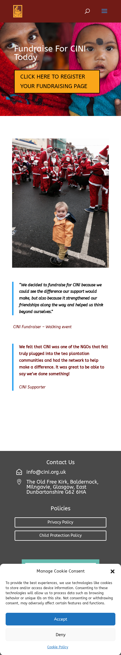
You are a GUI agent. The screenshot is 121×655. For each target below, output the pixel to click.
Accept (60, 619)
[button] (112, 571)
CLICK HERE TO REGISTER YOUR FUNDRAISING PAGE (53, 81)
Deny (61, 634)
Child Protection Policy (60, 535)
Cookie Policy (57, 647)
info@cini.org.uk (46, 472)
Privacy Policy (60, 522)
